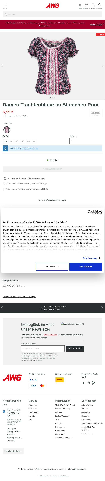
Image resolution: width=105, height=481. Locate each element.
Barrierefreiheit (87, 434)
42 (23, 141)
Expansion (85, 416)
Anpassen (50, 266)
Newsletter (33, 405)
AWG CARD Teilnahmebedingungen (64, 436)
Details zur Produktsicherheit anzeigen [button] (19, 296)
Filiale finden (34, 412)
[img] (100, 34)
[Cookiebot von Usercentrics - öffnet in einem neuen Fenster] (90, 212)
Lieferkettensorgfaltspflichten (92, 423)
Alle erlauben (85, 266)
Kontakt (32, 416)
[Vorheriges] (2, 65)
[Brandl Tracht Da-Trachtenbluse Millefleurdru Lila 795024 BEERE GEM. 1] (52, 66)
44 (28, 141)
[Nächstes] (103, 65)
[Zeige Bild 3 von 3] (54, 97)
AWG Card (33, 409)
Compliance (86, 420)
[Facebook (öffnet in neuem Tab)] (83, 383)
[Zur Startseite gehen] (52, 5)
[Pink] (6, 129)
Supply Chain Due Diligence (88, 428)
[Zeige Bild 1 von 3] (50, 97)
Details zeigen (90, 258)
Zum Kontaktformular (14, 451)
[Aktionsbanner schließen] (100, 24)
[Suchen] (5, 14)
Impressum (59, 423)
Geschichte (85, 412)
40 (17, 141)
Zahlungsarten (60, 427)
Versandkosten (57, 469)
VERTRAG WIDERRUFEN (65, 405)
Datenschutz (60, 431)
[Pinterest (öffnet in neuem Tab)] (93, 383)
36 (6, 141)
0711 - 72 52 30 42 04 (13, 413)
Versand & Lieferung (62, 409)
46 (34, 141)
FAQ (30, 420)
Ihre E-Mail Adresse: (28, 344)
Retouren (58, 412)
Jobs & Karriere (87, 405)
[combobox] (55, 14)
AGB (57, 420)
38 (11, 141)
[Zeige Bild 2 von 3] (52, 97)
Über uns (84, 409)
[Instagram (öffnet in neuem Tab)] (88, 383)
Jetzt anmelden (74, 348)
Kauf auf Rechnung (62, 416)
